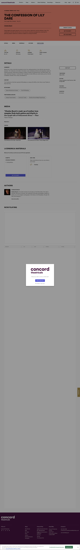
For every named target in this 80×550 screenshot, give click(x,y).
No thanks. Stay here (40, 283)
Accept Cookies (69, 547)
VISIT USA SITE (40, 280)
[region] (40, 547)
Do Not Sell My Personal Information (57, 547)
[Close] (78, 547)
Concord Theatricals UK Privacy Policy (13, 548)
